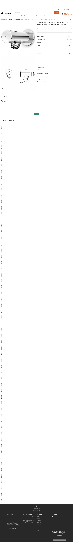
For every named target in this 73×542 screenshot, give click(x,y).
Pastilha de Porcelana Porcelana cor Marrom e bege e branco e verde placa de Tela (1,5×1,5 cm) (59, 532)
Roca (71, 33)
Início (2, 19)
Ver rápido (64, 523)
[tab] (4, 96)
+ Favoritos (40, 73)
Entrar (36, 113)
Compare (46, 73)
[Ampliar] (3, 88)
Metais (5, 19)
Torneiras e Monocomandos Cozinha (15, 19)
